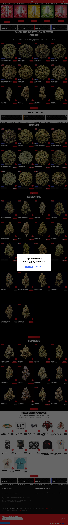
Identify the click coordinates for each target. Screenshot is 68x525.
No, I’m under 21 (39, 266)
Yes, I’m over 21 (29, 266)
